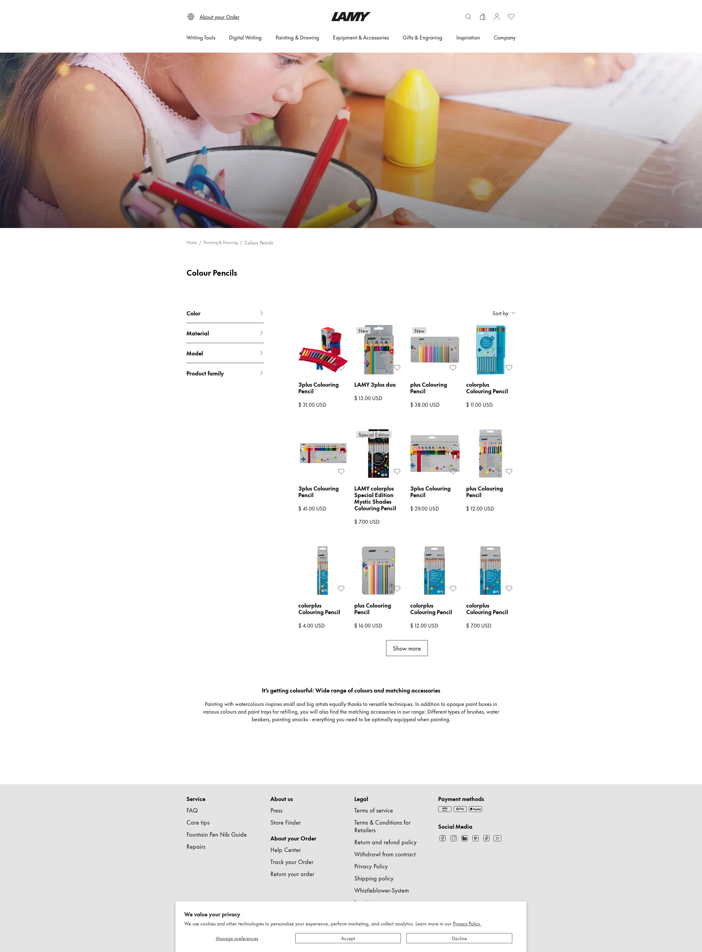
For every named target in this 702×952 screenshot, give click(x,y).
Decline (459, 938)
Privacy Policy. (467, 923)
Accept (348, 938)
